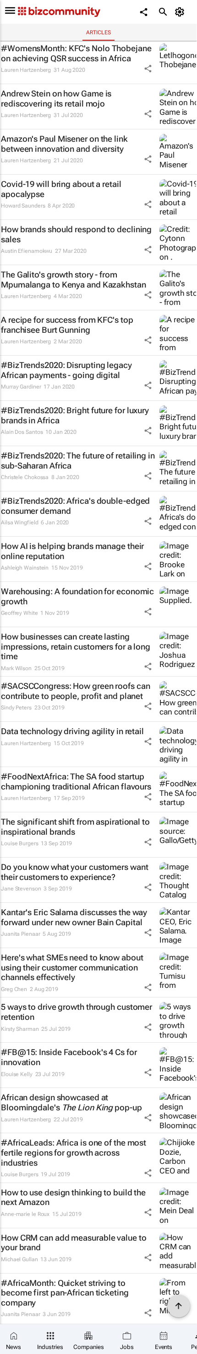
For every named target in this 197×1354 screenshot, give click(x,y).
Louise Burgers (19, 843)
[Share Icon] (148, 68)
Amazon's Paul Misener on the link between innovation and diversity (64, 144)
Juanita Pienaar (20, 934)
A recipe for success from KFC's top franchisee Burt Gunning (67, 325)
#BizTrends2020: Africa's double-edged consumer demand (75, 506)
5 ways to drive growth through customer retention (76, 1012)
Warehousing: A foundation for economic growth (77, 596)
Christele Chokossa (25, 477)
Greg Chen (14, 989)
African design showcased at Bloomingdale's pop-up (71, 1102)
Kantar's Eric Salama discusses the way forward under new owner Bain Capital (74, 917)
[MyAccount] (181, 12)
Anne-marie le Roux (25, 1214)
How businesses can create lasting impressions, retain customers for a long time (75, 646)
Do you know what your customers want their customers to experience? (74, 872)
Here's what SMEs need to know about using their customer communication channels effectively (72, 967)
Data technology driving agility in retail (72, 731)
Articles (98, 32)
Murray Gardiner (21, 387)
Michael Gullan (19, 1259)
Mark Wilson (16, 668)
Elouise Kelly (17, 1074)
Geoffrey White (19, 613)
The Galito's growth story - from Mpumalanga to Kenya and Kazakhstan (73, 279)
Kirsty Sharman (20, 1029)
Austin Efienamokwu (26, 251)
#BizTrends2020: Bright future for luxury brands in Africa (75, 415)
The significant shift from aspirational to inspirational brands (75, 827)
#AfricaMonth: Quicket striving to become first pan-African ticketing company (65, 1292)
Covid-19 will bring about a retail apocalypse (61, 189)
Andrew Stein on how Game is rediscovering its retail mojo (56, 98)
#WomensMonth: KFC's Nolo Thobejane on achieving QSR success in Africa (76, 53)
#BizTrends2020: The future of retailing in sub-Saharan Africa (78, 460)
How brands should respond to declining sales (76, 234)
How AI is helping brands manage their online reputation (72, 551)
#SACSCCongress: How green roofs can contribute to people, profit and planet (75, 691)
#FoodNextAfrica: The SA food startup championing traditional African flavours (76, 781)
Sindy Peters (16, 707)
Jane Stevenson (21, 888)
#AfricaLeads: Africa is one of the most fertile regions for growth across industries (73, 1152)
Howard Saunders (23, 206)
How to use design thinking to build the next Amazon (73, 1197)
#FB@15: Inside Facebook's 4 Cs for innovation (69, 1057)
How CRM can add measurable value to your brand (74, 1243)
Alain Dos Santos (22, 432)
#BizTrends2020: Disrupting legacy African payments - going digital (66, 370)
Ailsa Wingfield (19, 522)
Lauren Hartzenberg (26, 70)
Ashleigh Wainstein (25, 568)
